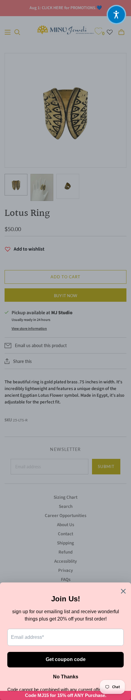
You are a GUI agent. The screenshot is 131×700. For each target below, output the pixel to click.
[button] (116, 14)
